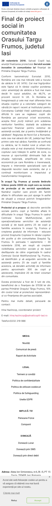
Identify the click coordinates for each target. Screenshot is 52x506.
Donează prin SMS (26, 449)
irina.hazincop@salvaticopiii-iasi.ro (29, 315)
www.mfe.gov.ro (36, 11)
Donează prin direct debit (26, 455)
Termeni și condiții (26, 374)
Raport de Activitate (26, 355)
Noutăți (26, 343)
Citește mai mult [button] (11, 493)
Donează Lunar (26, 443)
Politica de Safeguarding (26, 393)
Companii (26, 424)
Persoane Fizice (26, 418)
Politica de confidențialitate (26, 380)
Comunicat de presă (26, 349)
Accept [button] (37, 500)
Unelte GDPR (25, 399)
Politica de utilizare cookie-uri (26, 387)
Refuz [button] (14, 500)
